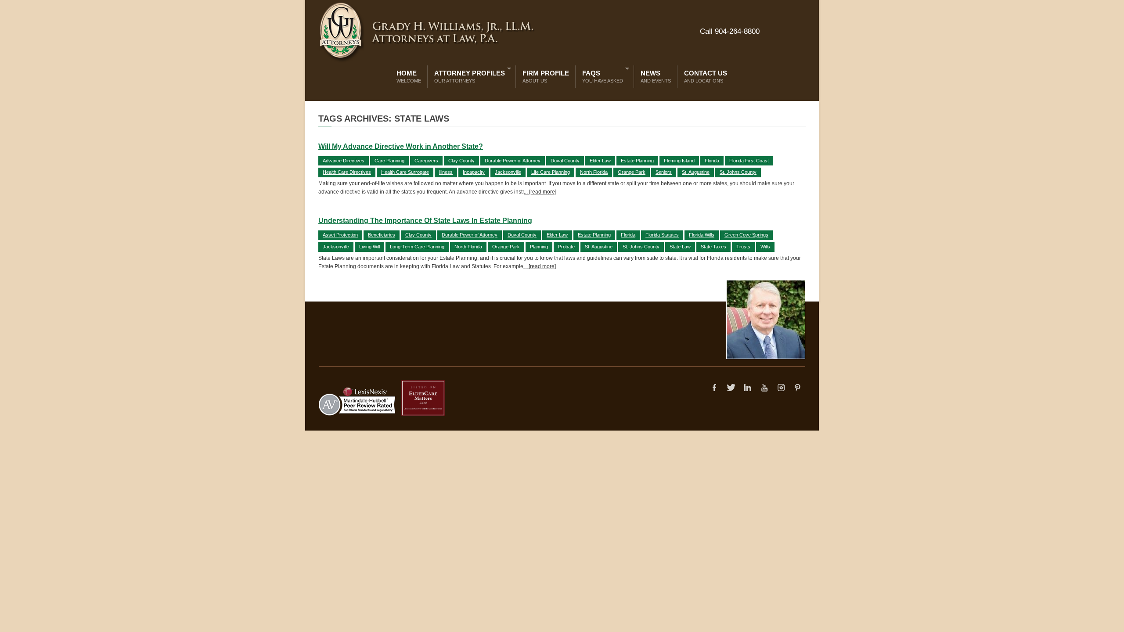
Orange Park (631, 172)
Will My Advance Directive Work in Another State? (400, 146)
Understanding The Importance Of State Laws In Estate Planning (425, 220)
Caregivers (426, 160)
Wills (765, 246)
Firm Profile (545, 76)
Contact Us (705, 76)
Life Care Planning (550, 172)
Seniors (664, 172)
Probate (566, 246)
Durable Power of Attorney (512, 160)
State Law (680, 246)
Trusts (743, 246)
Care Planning (389, 160)
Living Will (369, 246)
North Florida (594, 172)
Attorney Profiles (467, 75)
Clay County (461, 160)
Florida (712, 160)
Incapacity (474, 172)
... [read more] (540, 192)
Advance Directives (343, 160)
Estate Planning (637, 160)
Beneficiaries (381, 234)
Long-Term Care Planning (417, 246)
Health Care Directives (347, 172)
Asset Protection (340, 234)
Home (408, 76)
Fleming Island (679, 160)
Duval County (565, 160)
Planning (539, 246)
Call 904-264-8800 (730, 31)
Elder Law (600, 160)
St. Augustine (696, 172)
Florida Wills (701, 234)
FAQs (600, 75)
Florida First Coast (749, 160)
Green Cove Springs (746, 234)
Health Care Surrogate (405, 172)
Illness (446, 172)
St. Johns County (738, 172)
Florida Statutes (662, 234)
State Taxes (713, 246)
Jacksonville (508, 172)
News (656, 76)
